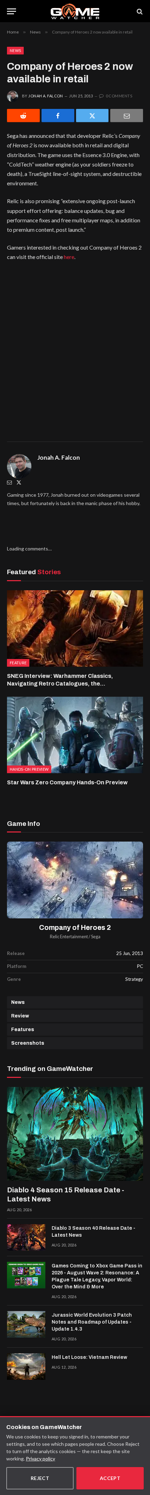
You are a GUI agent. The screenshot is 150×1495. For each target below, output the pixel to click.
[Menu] (11, 11)
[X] (92, 115)
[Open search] (139, 11)
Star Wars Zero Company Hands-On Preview (67, 782)
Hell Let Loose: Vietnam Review (89, 1357)
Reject (40, 1478)
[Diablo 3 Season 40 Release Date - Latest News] (26, 1237)
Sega (95, 936)
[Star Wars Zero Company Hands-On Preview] (75, 735)
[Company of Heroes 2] (75, 880)
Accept (110, 1478)
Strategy (134, 979)
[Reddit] (23, 115)
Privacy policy (40, 1458)
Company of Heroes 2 (75, 927)
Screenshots (27, 1043)
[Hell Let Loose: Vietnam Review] (26, 1366)
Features (22, 1029)
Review (20, 1016)
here (69, 256)
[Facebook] (58, 115)
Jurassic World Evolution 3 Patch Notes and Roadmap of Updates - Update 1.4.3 (92, 1322)
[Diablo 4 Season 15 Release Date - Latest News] (75, 1134)
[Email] (126, 115)
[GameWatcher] (75, 11)
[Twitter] (18, 482)
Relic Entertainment (69, 936)
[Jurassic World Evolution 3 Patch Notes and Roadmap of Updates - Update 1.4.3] (26, 1324)
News (15, 50)
